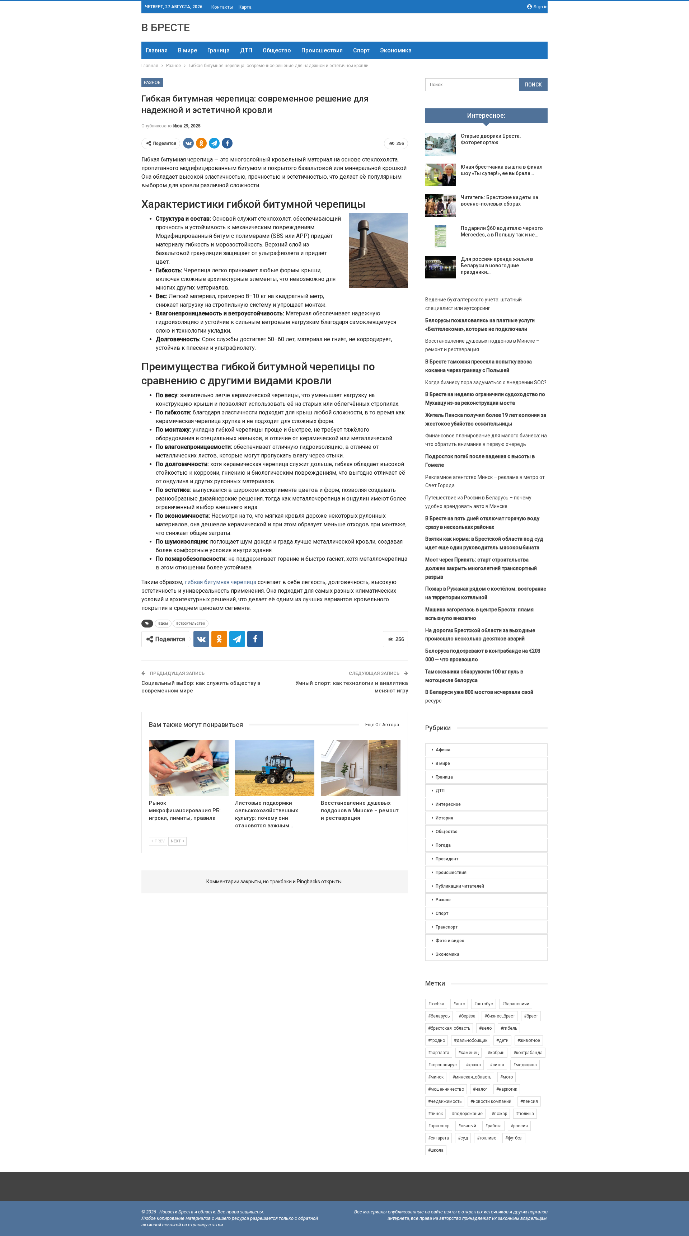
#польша (525, 1113)
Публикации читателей (460, 886)
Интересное (448, 804)
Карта (245, 7)
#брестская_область (449, 1028)
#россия (519, 1125)
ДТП (246, 50)
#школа (436, 1150)
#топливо (486, 1138)
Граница (218, 50)
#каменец (468, 1052)
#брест (531, 1016)
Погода (443, 845)
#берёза (467, 1016)
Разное (152, 82)
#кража (473, 1064)
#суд (463, 1138)
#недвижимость (444, 1101)
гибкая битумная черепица (220, 582)
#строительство (190, 623)
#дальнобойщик (470, 1040)
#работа (493, 1125)
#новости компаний (490, 1101)
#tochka (436, 1003)
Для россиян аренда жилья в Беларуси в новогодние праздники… (497, 265)
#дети (502, 1040)
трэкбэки (281, 881)
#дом (163, 623)
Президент (447, 858)
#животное (528, 1040)
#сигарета (438, 1138)
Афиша (443, 749)
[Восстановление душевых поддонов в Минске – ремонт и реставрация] (360, 768)
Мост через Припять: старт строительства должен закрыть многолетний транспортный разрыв (481, 568)
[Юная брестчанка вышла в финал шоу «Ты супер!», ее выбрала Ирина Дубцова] (440, 175)
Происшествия (322, 50)
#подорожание (467, 1113)
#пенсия (529, 1101)
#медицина (525, 1064)
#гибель (509, 1028)
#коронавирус (442, 1064)
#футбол (513, 1138)
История (444, 818)
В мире (187, 50)
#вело (485, 1028)
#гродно (436, 1040)
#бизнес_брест (499, 1016)
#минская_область (472, 1077)
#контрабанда (528, 1052)
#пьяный (467, 1125)
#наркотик (506, 1089)
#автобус (483, 1003)
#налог (480, 1089)
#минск (436, 1077)
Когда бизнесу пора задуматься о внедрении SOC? (486, 382)
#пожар (499, 1113)
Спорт (361, 50)
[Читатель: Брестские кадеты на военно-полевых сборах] (440, 205)
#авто (459, 1003)
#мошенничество (446, 1089)
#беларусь (439, 1016)
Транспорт (447, 927)
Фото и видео (450, 940)
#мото (506, 1077)
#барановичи (515, 1003)
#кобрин (496, 1052)
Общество (277, 50)
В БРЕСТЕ (165, 27)
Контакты (222, 7)
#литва (497, 1064)
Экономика (396, 50)
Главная (157, 50)
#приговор (438, 1125)
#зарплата (438, 1052)
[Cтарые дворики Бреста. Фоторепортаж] (440, 144)
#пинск (435, 1113)
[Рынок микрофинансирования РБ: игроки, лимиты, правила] (189, 768)
